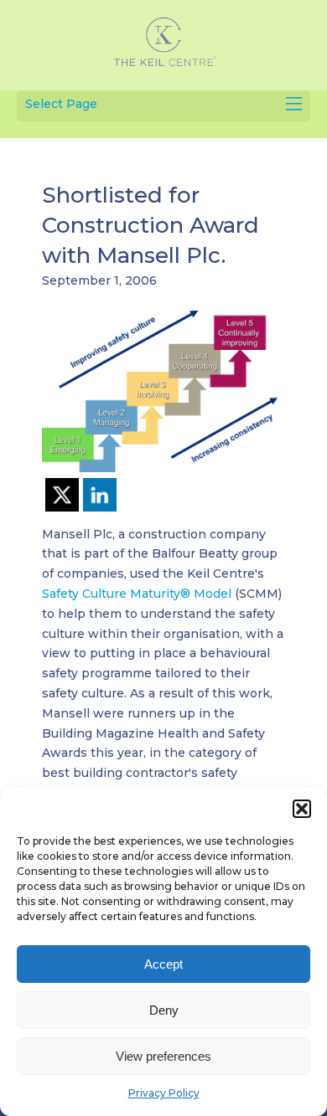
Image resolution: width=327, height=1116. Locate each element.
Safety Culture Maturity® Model (138, 593)
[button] (301, 808)
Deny (164, 1010)
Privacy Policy (164, 1093)
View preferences (163, 1056)
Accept (163, 964)
